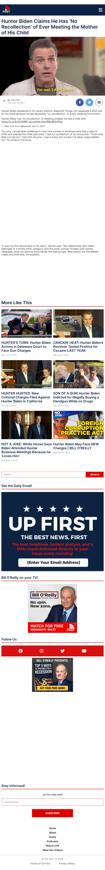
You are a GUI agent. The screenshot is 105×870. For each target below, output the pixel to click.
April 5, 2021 (38, 126)
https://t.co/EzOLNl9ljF (14, 121)
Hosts (52, 837)
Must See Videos (53, 850)
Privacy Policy (67, 863)
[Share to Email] (99, 102)
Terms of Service (40, 863)
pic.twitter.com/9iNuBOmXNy (46, 121)
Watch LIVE (52, 845)
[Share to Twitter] (89, 102)
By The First (14, 100)
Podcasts (52, 841)
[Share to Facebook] (80, 102)
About (52, 832)
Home (52, 828)
